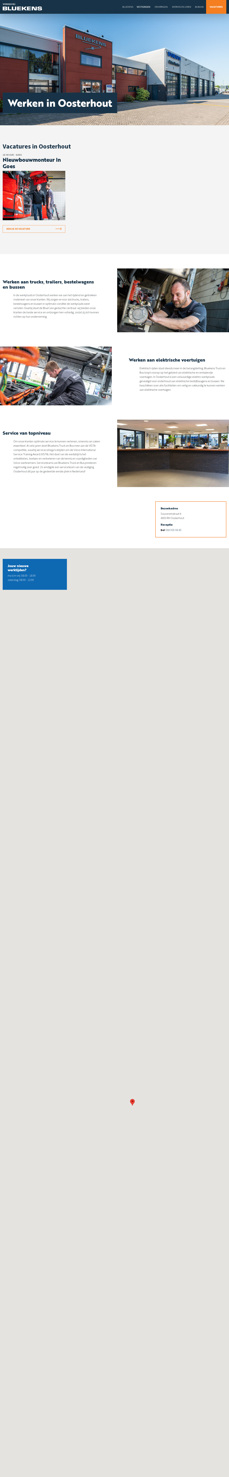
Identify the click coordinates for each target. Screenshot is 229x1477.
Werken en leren (181, 6)
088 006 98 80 (173, 530)
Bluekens (127, 6)
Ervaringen (161, 6)
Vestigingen (143, 6)
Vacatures (216, 6)
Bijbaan (199, 6)
